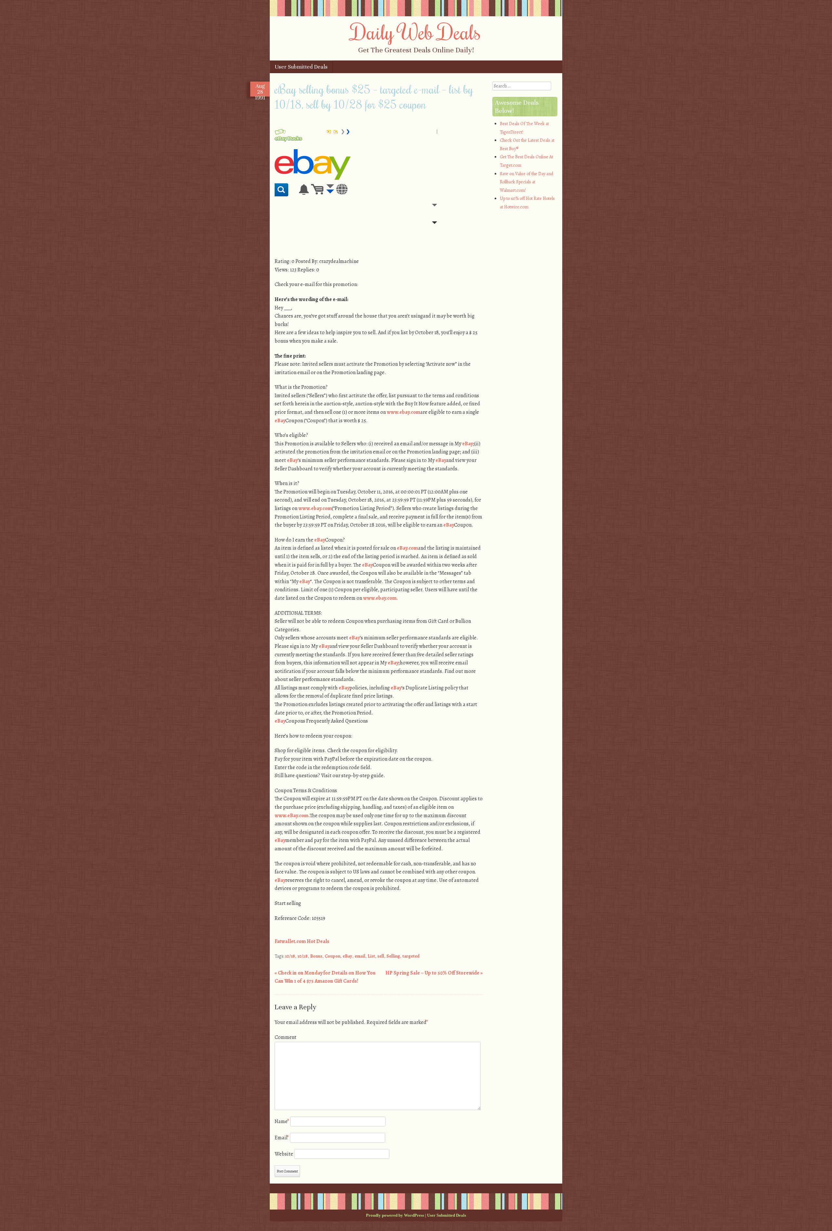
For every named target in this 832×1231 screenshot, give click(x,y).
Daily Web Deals (416, 31)
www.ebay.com (403, 412)
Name (282, 1121)
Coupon (332, 956)
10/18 (290, 956)
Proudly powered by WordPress (395, 1215)
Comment (285, 1037)
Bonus (316, 956)
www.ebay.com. (380, 598)
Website (284, 1154)
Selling (393, 956)
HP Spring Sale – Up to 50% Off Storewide (434, 972)
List (371, 956)
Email (282, 1137)
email (360, 956)
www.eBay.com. (292, 815)
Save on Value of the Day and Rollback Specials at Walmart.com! (526, 182)
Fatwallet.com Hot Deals (302, 941)
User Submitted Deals (301, 66)
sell (380, 956)
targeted (411, 956)
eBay (280, 420)
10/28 (302, 956)
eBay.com (407, 548)
